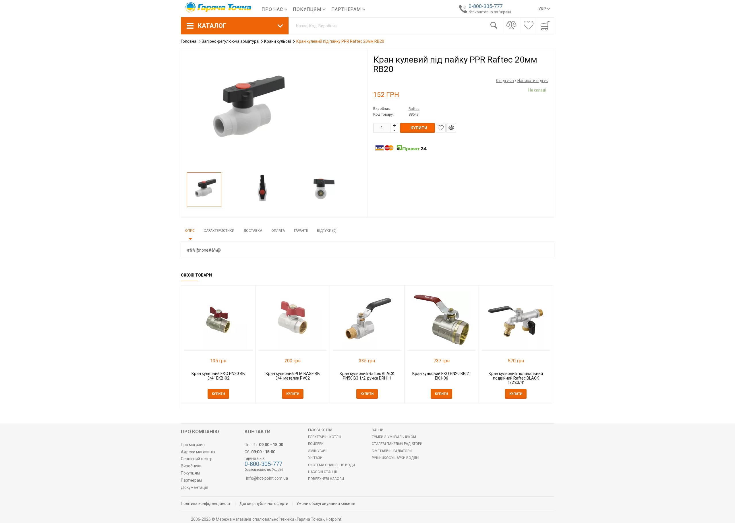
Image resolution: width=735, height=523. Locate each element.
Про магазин (193, 444)
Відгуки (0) (326, 231)
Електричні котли (324, 437)
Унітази (315, 458)
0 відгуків (505, 80)
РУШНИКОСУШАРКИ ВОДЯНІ (395, 458)
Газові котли (320, 430)
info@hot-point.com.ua (267, 478)
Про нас (273, 9)
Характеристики (219, 231)
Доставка (252, 231)
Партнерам (346, 9)
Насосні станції (322, 472)
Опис (190, 231)
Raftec (414, 108)
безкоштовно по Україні (490, 12)
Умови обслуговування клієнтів (325, 503)
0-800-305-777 (485, 6)
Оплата (278, 231)
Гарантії (301, 231)
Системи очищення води (331, 465)
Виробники (191, 466)
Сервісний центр (196, 458)
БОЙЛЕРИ (316, 444)
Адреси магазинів (198, 452)
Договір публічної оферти (263, 503)
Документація (194, 487)
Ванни (377, 430)
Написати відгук (532, 80)
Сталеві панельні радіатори (397, 444)
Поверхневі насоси (326, 479)
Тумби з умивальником (394, 437)
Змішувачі (317, 451)
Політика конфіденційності (206, 503)
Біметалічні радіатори (392, 451)
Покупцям (307, 9)
